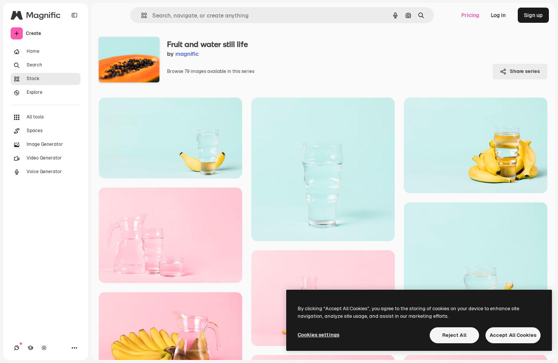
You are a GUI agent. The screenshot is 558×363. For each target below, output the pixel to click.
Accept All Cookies (513, 335)
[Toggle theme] (44, 348)
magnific (187, 53)
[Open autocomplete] (141, 15)
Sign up (533, 15)
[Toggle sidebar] (74, 15)
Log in (498, 15)
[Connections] (17, 348)
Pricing (470, 15)
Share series (525, 71)
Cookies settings (318, 334)
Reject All (454, 335)
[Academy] (30, 348)
